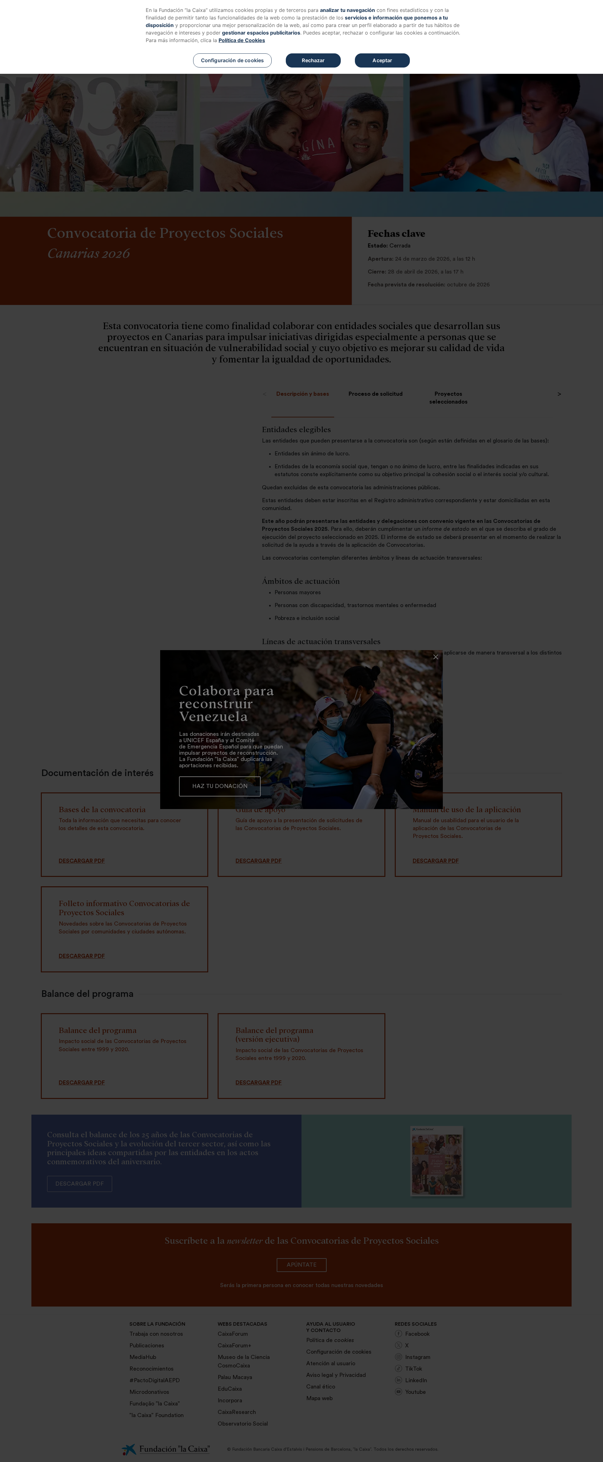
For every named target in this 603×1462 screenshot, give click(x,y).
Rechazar (313, 60)
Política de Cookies (242, 40)
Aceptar (382, 60)
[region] (301, 37)
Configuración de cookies (232, 60)
